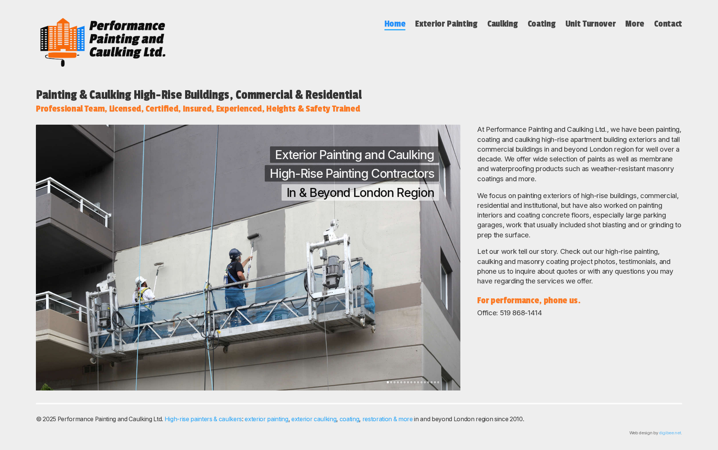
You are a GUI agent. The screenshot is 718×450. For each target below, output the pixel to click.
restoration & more (387, 419)
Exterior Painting (446, 23)
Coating (542, 23)
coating (349, 419)
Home (395, 23)
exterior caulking (313, 419)
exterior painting (266, 419)
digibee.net (670, 432)
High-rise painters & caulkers (203, 419)
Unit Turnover (590, 23)
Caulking (502, 23)
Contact (668, 23)
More (634, 23)
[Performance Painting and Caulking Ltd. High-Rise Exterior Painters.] (100, 42)
